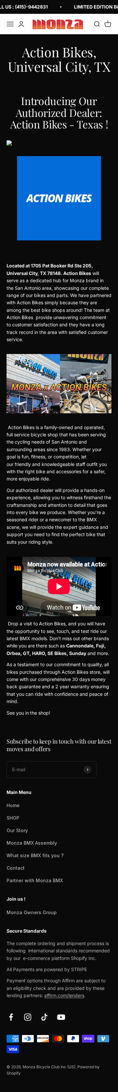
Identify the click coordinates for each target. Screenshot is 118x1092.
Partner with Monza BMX (35, 880)
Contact (16, 868)
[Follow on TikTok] (44, 1017)
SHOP (13, 818)
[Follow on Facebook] (11, 1017)
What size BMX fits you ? (35, 855)
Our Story (17, 830)
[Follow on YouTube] (61, 1017)
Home (13, 805)
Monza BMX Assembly (32, 843)
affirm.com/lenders (64, 995)
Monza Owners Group (32, 912)
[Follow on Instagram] (27, 1017)
